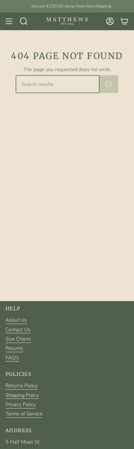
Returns (14, 348)
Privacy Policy (20, 404)
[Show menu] (9, 21)
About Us (16, 319)
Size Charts (18, 338)
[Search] (108, 84)
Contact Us (17, 329)
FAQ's (12, 357)
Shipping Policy (22, 395)
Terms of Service (24, 413)
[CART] (124, 21)
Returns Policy (21, 385)
